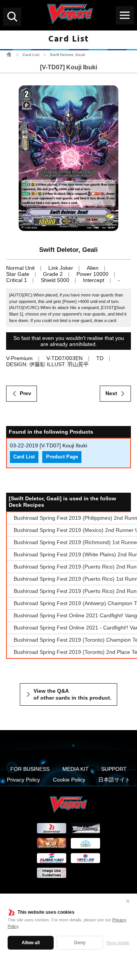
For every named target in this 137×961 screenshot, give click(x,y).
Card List (30, 55)
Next (111, 393)
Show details (117, 942)
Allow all (31, 942)
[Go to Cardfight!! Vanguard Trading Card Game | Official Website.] (9, 54)
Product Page (62, 457)
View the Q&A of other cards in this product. (72, 694)
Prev (25, 393)
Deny (80, 942)
